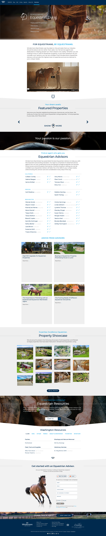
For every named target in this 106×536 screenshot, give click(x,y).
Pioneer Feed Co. (30, 453)
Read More (26, 260)
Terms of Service (62, 507)
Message (59, 496)
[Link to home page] (3, 2)
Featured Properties (39, 23)
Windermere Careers (41, 525)
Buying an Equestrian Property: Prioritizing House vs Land (66, 257)
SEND (60, 503)
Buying (59, 500)
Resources (35, 31)
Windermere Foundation (58, 523)
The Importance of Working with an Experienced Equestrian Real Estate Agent (35, 299)
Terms (64, 531)
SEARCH (10, 2)
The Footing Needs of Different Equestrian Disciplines (66, 298)
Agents (25, 2)
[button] (53, 390)
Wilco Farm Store (30, 450)
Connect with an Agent (42, 523)
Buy (14, 2)
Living (20, 2)
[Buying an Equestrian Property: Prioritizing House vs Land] (69, 247)
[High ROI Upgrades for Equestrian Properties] (36, 247)
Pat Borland (28, 443)
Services (36, 2)
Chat (73, 476)
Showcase (35, 29)
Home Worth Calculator (58, 525)
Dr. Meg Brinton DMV (60, 450)
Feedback (73, 531)
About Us (30, 2)
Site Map (54, 526)
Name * (58, 482)
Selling (64, 500)
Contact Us (39, 526)
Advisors (34, 26)
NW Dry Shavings (59, 443)
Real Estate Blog (56, 522)
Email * (58, 486)
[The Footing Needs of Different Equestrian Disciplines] (69, 289)
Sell (17, 2)
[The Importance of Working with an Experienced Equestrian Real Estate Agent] (36, 289)
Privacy (68, 531)
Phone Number (60, 489)
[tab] (38, 176)
